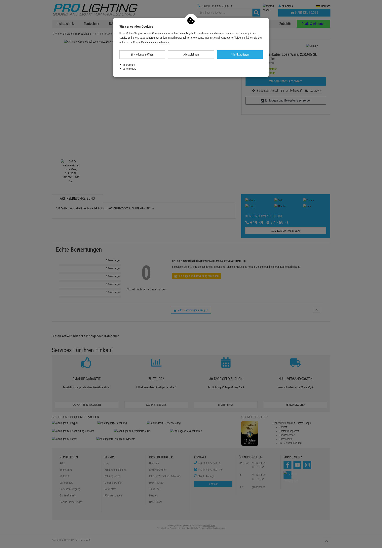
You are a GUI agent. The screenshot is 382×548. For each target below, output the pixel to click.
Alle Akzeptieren (240, 54)
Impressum (129, 64)
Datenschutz (129, 68)
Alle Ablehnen (191, 54)
